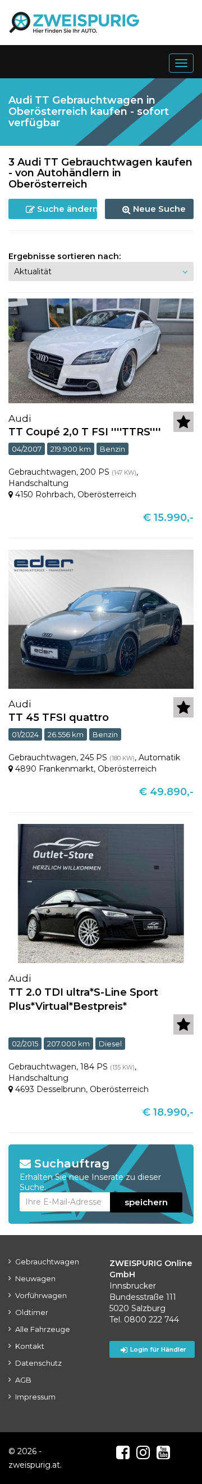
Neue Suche (158, 208)
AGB (23, 1379)
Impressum (35, 1396)
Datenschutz (38, 1362)
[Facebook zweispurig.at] (123, 1452)
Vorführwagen (41, 1295)
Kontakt (29, 1346)
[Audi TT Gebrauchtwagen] (101, 350)
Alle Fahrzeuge (42, 1329)
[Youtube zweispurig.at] (163, 1452)
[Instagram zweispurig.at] (143, 1452)
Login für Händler (158, 1349)
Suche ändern (66, 208)
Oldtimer (31, 1312)
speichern (146, 1202)
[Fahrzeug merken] (183, 422)
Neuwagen (35, 1278)
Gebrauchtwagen (47, 1261)
